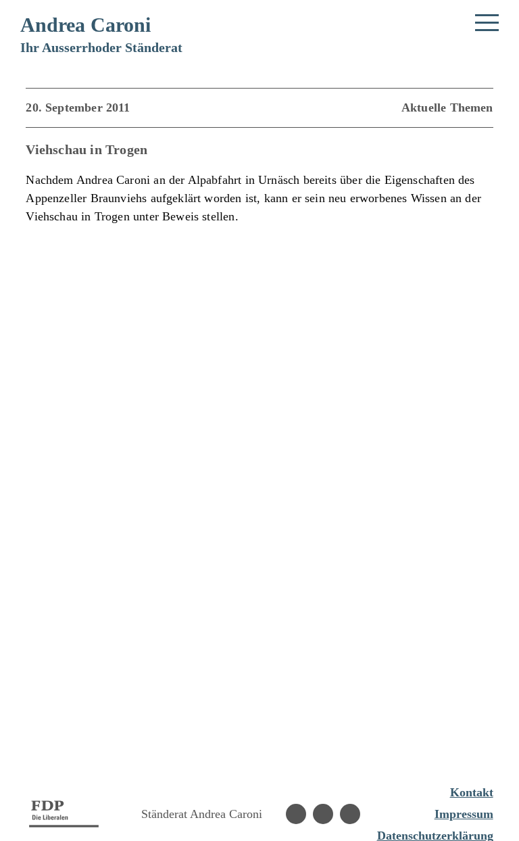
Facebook (296, 814)
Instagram (323, 814)
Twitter (350, 814)
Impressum (464, 814)
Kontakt (471, 792)
